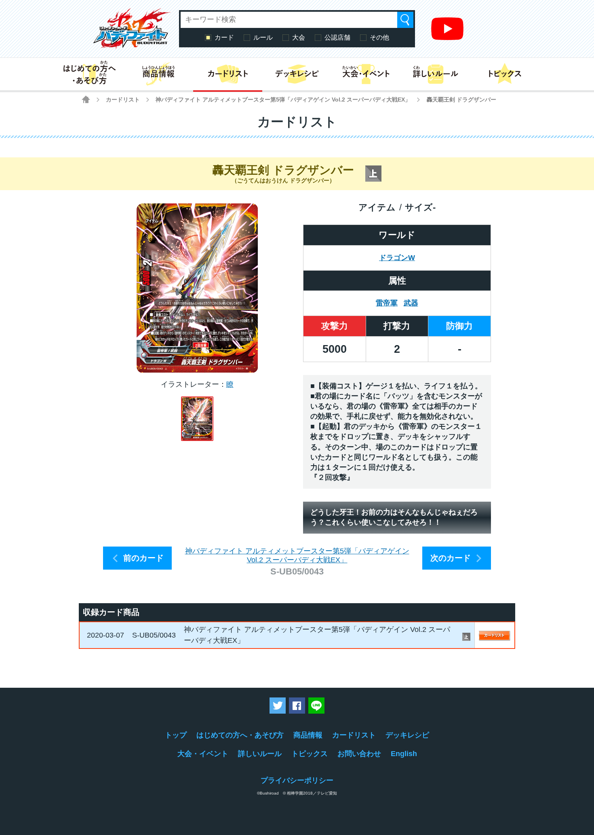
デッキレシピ (407, 735)
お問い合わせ (359, 754)
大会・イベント (202, 754)
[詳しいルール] (435, 74)
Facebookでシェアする (297, 705)
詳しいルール (260, 754)
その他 (379, 37)
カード (224, 37)
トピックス (309, 754)
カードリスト (123, 99)
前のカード (143, 557)
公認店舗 (337, 37)
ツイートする (278, 705)
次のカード (450, 557)
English (404, 754)
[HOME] (86, 99)
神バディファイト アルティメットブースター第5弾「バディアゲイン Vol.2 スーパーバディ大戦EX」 (283, 99)
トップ (176, 735)
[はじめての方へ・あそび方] (89, 74)
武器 (411, 303)
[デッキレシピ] (296, 74)
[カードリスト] (227, 74)
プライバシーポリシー (297, 780)
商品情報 (307, 735)
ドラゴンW (397, 258)
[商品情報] (158, 74)
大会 (298, 37)
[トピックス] (504, 74)
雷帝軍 (387, 303)
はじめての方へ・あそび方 (240, 735)
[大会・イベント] (366, 74)
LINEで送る (316, 705)
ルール (263, 37)
